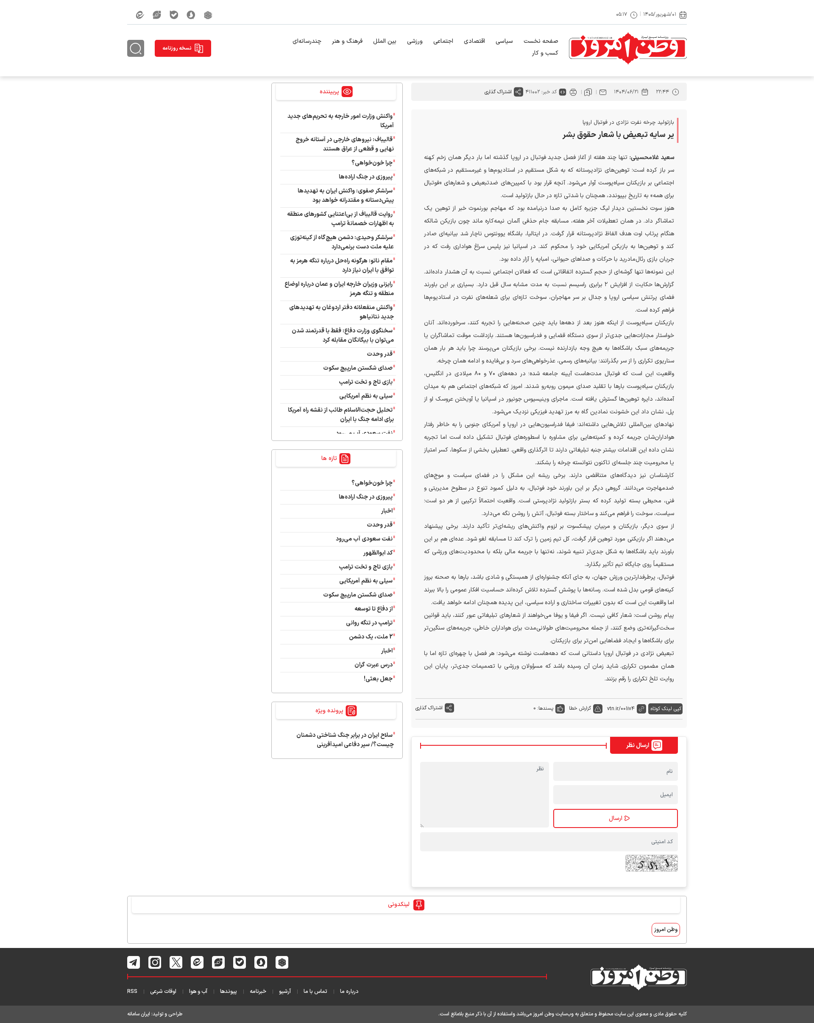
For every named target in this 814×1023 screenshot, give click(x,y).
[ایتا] (140, 15)
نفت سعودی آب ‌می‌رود (364, 433)
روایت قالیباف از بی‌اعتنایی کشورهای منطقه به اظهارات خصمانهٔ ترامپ (340, 219)
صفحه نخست (541, 41)
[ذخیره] (588, 92)
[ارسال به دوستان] (603, 92)
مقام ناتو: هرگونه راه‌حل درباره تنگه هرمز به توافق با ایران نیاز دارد (342, 265)
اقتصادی (474, 41)
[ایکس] (176, 962)
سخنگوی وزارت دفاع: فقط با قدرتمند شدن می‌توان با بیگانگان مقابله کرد (343, 335)
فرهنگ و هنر (347, 41)
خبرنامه (258, 991)
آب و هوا (198, 991)
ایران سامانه (138, 1014)
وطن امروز (665, 929)
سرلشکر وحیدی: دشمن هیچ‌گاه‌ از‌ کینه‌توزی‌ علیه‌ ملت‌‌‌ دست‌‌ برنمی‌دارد (342, 242)
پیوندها (228, 991)
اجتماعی (443, 41)
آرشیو (285, 991)
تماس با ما (315, 991)
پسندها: (545, 708)
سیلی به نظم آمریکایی (366, 396)
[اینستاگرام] (155, 962)
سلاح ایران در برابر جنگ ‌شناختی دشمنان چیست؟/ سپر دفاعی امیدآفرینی (345, 740)
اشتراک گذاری (498, 92)
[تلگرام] (134, 962)
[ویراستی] (157, 15)
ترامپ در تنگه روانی (369, 623)
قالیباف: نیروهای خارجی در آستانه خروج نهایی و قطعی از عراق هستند (344, 144)
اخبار (387, 511)
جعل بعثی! (378, 679)
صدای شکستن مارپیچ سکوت (358, 368)
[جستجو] (135, 48)
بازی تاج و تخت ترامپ (366, 382)
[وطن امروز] (628, 48)
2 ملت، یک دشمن (371, 637)
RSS (132, 991)
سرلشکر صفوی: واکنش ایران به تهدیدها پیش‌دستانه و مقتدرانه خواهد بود (346, 196)
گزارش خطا (580, 708)
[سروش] (191, 15)
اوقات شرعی (163, 991)
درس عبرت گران (373, 665)
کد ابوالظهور (378, 553)
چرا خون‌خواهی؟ (372, 163)
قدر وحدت (380, 354)
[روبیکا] (208, 15)
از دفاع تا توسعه (373, 609)
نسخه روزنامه (177, 48)
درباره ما (349, 991)
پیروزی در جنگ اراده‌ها (366, 177)
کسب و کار (545, 53)
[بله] (174, 15)
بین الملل (384, 41)
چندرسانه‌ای (307, 41)
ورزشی (415, 41)
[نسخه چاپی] (573, 92)
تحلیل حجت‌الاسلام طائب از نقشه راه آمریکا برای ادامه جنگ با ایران (341, 415)
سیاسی (504, 41)
